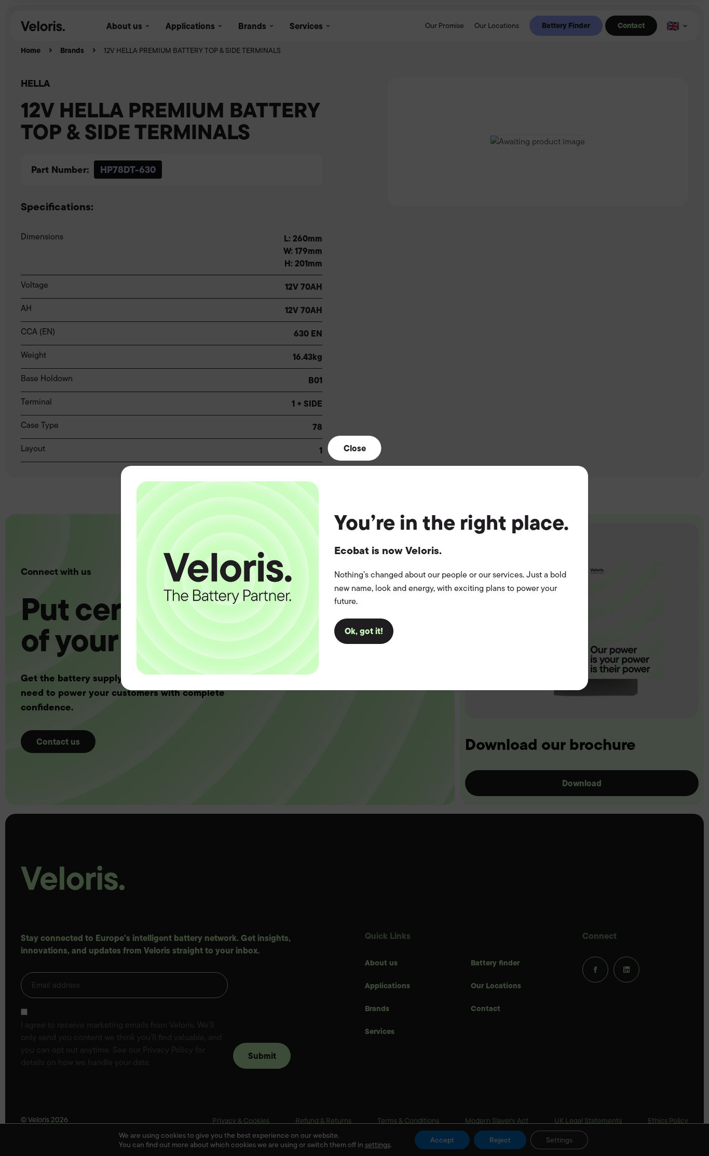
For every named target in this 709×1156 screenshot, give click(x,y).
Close (355, 448)
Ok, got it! (364, 631)
